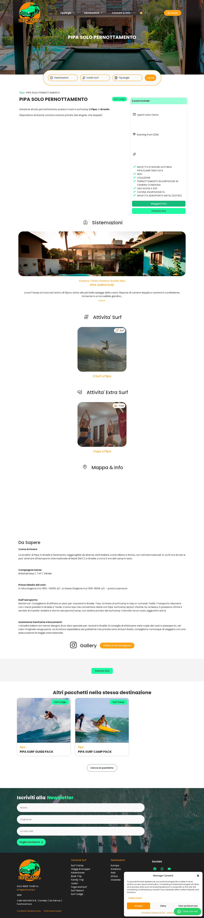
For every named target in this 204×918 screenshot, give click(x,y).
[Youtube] (169, 869)
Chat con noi (189, 911)
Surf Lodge (119, 99)
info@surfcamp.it (26, 889)
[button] (198, 875)
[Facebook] (155, 869)
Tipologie (65, 13)
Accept (139, 905)
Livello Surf (92, 77)
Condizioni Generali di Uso (153, 912)
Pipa (21, 92)
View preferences (188, 905)
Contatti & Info (121, 13)
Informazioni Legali (52, 911)
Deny (163, 905)
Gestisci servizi (135, 898)
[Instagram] (162, 869)
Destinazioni (91, 13)
